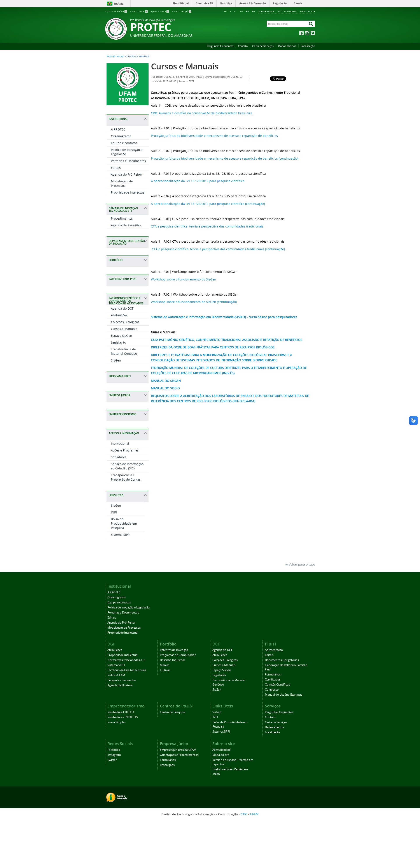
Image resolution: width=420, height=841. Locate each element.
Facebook (113, 750)
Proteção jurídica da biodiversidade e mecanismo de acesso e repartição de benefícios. (215, 136)
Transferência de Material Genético (124, 351)
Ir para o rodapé (181, 11)
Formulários (273, 674)
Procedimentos (122, 218)
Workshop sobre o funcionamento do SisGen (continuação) (194, 302)
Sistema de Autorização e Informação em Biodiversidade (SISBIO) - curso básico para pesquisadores (224, 317)
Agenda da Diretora (120, 685)
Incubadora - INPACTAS (122, 717)
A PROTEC (118, 129)
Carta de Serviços (263, 46)
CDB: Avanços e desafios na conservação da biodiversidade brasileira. (202, 113)
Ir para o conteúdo (115, 11)
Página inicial (115, 56)
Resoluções (167, 765)
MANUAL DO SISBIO (165, 388)
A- (235, 11)
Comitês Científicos (277, 684)
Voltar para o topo (301, 564)
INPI (114, 512)
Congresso (272, 689)
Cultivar (165, 670)
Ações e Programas (125, 450)
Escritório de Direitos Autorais (126, 670)
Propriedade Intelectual (128, 192)
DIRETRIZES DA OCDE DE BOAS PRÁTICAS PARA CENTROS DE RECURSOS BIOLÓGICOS (213, 347)
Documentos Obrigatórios (282, 660)
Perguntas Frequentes (121, 680)
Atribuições (119, 315)
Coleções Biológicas (125, 322)
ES (253, 11)
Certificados (272, 679)
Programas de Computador (178, 655)
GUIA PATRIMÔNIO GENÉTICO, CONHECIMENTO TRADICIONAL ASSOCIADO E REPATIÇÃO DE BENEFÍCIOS (226, 340)
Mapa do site (307, 11)
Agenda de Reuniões (126, 225)
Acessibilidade (266, 11)
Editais (116, 168)
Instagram (114, 755)
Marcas (164, 665)
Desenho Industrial (172, 660)
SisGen (116, 360)
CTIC (244, 814)
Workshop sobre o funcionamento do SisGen (183, 279)
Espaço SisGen (121, 335)
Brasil (118, 3)
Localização (308, 46)
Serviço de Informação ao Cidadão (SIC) (127, 466)
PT (241, 11)
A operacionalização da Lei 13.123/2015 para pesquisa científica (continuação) (208, 204)
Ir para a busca (159, 11)
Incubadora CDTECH (120, 712)
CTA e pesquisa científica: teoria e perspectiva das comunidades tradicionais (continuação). (218, 249)
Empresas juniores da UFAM (178, 750)
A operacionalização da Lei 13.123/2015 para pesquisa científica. (198, 181)
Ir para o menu (138, 11)
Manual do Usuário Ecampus (283, 694)
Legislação (118, 342)
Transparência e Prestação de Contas (126, 477)
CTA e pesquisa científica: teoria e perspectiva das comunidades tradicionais (207, 226)
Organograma (121, 136)
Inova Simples (116, 722)
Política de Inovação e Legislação (128, 607)
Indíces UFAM (116, 675)
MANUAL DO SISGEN (166, 381)
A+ (225, 11)
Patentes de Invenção (174, 650)
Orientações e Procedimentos (179, 755)
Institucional (120, 443)
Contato (243, 46)
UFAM (254, 814)
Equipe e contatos (124, 143)
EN (247, 11)
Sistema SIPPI (120, 534)
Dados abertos (287, 46)
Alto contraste (287, 11)
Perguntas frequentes (220, 46)
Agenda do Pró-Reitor (126, 174)
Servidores (118, 457)
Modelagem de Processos (122, 183)
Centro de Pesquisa (172, 712)
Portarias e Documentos (128, 161)
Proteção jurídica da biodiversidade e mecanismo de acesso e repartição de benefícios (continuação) (224, 158)
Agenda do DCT (122, 308)
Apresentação (274, 650)
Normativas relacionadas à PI (126, 660)
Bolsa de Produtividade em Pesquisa (124, 523)
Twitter (112, 760)
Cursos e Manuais (124, 329)
